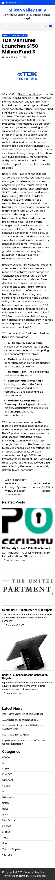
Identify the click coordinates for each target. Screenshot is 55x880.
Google (6, 785)
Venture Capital (18, 35)
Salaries (6, 826)
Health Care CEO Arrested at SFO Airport (27, 610)
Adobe (6, 757)
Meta (5, 791)
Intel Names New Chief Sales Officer (22, 714)
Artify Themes (38, 876)
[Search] (45, 26)
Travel (5, 837)
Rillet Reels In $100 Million (15, 734)
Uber (4, 843)
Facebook (7, 780)
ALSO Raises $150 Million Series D (20, 719)
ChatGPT (7, 774)
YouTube (7, 854)
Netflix (5, 803)
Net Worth (8, 797)
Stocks (6, 831)
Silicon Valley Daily (27, 10)
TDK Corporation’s (29, 94)
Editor (7, 57)
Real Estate (8, 820)
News (5, 35)
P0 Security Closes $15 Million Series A (26, 548)
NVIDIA (5, 814)
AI (3, 762)
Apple (5, 768)
